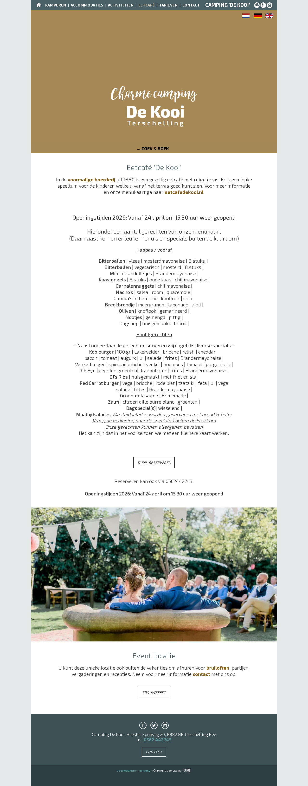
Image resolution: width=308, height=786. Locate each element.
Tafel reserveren (154, 462)
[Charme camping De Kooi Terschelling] (154, 110)
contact (201, 674)
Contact (191, 5)
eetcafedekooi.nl (184, 192)
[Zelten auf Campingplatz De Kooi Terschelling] (258, 16)
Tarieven (168, 5)
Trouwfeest (154, 692)
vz (184, 770)
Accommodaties (87, 5)
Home (39, 5)
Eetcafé (146, 5)
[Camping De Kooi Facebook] (143, 725)
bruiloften (217, 668)
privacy (144, 770)
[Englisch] (269, 16)
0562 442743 (158, 739)
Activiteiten (121, 5)
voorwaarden (127, 770)
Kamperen (55, 5)
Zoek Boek (155, 148)
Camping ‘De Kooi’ (227, 5)
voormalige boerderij (91, 179)
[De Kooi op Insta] (165, 725)
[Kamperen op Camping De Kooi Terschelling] (246, 16)
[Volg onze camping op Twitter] (154, 725)
